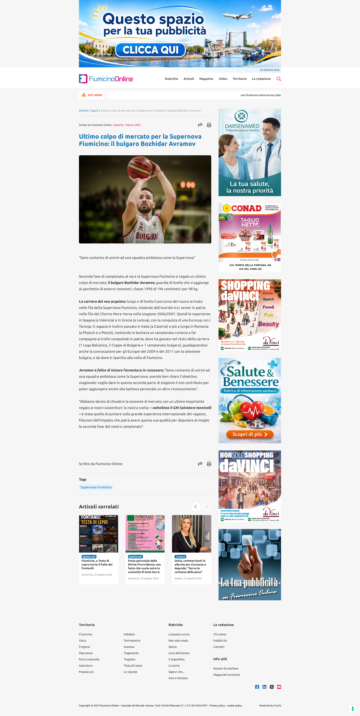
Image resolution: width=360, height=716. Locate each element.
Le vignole (130, 671)
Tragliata (129, 659)
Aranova (129, 646)
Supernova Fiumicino (96, 487)
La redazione (261, 79)
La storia (174, 665)
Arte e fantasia (178, 678)
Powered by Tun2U (270, 705)
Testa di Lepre (133, 665)
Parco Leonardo (89, 659)
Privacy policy (217, 705)
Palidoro (129, 634)
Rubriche (171, 79)
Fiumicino (85, 634)
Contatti (219, 646)
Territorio (240, 79)
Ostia (82, 640)
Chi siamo (219, 634)
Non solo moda (178, 640)
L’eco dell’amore (179, 653)
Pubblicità (220, 640)
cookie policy (234, 705)
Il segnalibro (177, 659)
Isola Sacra (85, 665)
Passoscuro (86, 671)
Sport (94, 110)
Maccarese (86, 653)
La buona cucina (179, 634)
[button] (195, 506)
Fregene (84, 646)
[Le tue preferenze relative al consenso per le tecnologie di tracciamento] (353, 709)
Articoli (189, 79)
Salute (173, 646)
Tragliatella (131, 653)
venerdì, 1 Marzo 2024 (127, 124)
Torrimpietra (132, 640)
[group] (98, 549)
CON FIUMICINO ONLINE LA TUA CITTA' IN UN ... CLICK (246, 95)
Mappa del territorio (226, 674)
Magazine (206, 79)
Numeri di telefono (225, 668)
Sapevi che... (176, 671)
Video (223, 79)
